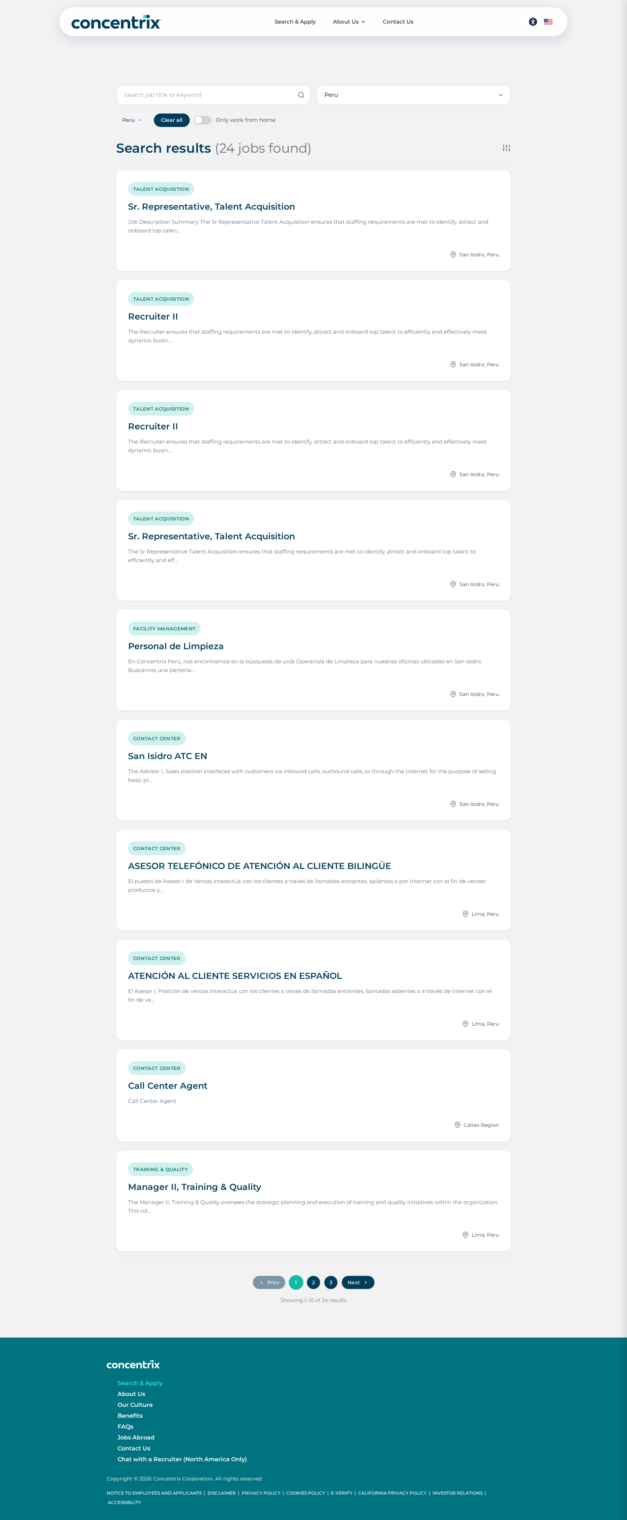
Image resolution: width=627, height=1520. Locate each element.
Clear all (172, 120)
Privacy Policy (261, 1493)
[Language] (548, 22)
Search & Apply (295, 21)
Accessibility (124, 1502)
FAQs (125, 1426)
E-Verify (341, 1493)
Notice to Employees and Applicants (154, 1493)
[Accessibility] (533, 22)
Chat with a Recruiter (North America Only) (182, 1459)
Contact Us (398, 21)
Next (354, 1282)
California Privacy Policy (392, 1493)
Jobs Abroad (136, 1437)
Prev (273, 1282)
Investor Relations (458, 1493)
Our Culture (135, 1404)
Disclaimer (222, 1493)
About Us (346, 21)
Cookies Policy (305, 1493)
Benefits (130, 1415)
